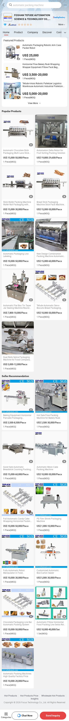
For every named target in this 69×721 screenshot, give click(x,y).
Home (6, 32)
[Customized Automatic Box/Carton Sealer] (51, 551)
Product (18, 32)
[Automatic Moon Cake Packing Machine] (51, 447)
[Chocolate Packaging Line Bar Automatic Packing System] (17, 603)
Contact (60, 32)
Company (32, 32)
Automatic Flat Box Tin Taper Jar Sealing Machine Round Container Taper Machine (17, 306)
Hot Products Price (29, 695)
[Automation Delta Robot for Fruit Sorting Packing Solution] (51, 131)
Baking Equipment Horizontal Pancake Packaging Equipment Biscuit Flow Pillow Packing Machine (17, 416)
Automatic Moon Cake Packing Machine (47, 468)
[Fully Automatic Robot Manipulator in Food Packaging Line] (17, 551)
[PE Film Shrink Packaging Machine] (51, 499)
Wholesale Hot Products (53, 695)
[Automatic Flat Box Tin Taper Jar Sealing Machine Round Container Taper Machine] (17, 286)
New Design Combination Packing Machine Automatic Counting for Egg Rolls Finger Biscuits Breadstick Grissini (51, 255)
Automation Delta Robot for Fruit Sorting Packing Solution (51, 151)
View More (33, 103)
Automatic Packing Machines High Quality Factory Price (17, 675)
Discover (47, 32)
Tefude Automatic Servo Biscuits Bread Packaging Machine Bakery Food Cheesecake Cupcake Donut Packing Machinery (50, 306)
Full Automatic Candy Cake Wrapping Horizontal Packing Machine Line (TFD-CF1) (17, 520)
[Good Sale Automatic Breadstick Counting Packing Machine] (17, 447)
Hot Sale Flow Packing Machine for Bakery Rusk (48, 416)
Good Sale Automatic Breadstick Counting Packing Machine (17, 468)
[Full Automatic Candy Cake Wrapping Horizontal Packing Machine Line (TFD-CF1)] (17, 499)
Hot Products (10, 695)
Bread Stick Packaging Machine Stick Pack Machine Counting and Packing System (51, 203)
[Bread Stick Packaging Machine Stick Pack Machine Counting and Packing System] (51, 182)
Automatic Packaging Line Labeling (15, 255)
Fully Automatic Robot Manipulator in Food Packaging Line (14, 571)
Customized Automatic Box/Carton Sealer (48, 571)
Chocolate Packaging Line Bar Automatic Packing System (17, 623)
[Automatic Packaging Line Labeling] (17, 234)
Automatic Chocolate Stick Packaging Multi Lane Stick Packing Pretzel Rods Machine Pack (17, 151)
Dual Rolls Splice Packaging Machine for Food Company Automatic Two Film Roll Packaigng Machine (16, 358)
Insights (34, 698)
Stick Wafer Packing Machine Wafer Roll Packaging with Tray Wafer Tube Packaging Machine (17, 203)
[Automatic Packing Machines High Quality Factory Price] (17, 654)
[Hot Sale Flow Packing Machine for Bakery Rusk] (51, 396)
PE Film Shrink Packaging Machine (49, 520)
